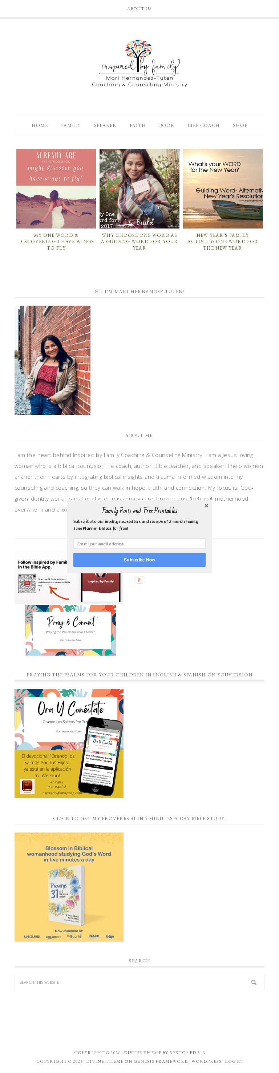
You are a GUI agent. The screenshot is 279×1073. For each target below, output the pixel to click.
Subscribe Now (139, 559)
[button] (139, 510)
